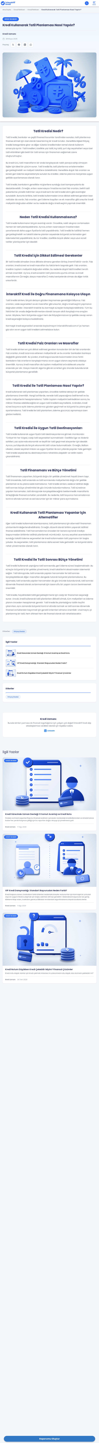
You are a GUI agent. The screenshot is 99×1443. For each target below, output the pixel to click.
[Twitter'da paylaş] (13, 44)
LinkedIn (51, 730)
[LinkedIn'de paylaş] (24, 44)
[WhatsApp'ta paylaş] (30, 44)
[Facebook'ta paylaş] (18, 44)
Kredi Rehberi (11, 19)
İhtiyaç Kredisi (19, 631)
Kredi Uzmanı (9, 34)
